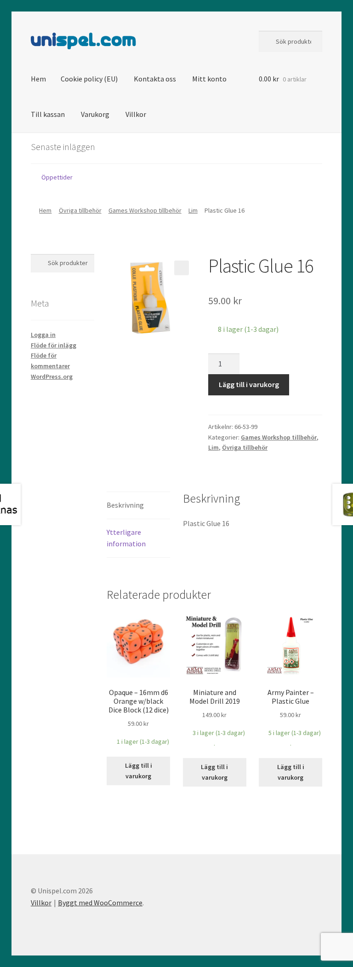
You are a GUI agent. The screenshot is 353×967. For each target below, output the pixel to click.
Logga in (43, 334)
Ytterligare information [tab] (126, 538)
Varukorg (95, 114)
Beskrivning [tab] (125, 505)
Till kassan (48, 114)
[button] (181, 268)
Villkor (135, 114)
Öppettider (57, 177)
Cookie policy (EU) (89, 78)
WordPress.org (52, 376)
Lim (193, 210)
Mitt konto (209, 78)
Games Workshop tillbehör (145, 210)
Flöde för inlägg (53, 345)
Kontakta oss (155, 78)
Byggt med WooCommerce (100, 902)
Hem (38, 78)
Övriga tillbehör (80, 210)
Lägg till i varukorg (249, 384)
